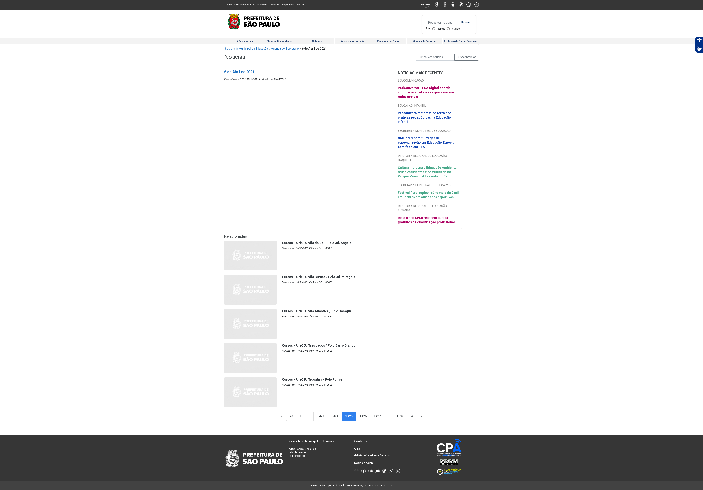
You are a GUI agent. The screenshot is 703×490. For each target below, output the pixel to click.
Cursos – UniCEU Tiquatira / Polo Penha (312, 379)
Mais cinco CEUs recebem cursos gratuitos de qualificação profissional (426, 220)
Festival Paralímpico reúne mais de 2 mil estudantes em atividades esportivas (428, 195)
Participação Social (388, 41)
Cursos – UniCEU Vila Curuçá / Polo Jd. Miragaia (318, 277)
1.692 (400, 416)
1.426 (363, 416)
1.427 (377, 416)
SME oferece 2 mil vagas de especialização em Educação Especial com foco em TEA (426, 142)
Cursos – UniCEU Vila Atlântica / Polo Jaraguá (317, 311)
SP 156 (300, 4)
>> (412, 416)
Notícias (455, 29)
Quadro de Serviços (424, 41)
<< (291, 416)
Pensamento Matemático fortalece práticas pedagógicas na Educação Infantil (424, 117)
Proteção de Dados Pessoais (460, 41)
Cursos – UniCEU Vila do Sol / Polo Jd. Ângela (316, 243)
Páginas (440, 29)
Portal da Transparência (282, 4)
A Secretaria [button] (244, 41)
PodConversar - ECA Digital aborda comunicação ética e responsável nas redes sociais (426, 92)
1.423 (320, 416)
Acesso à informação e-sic (240, 4)
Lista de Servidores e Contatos (373, 455)
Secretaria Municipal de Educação (246, 48)
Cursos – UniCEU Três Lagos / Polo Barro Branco (318, 345)
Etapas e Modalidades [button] (280, 41)
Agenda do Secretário (285, 48)
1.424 (334, 416)
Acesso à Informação (352, 41)
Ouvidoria (262, 4)
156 (358, 449)
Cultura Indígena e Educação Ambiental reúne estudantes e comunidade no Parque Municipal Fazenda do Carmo (427, 172)
